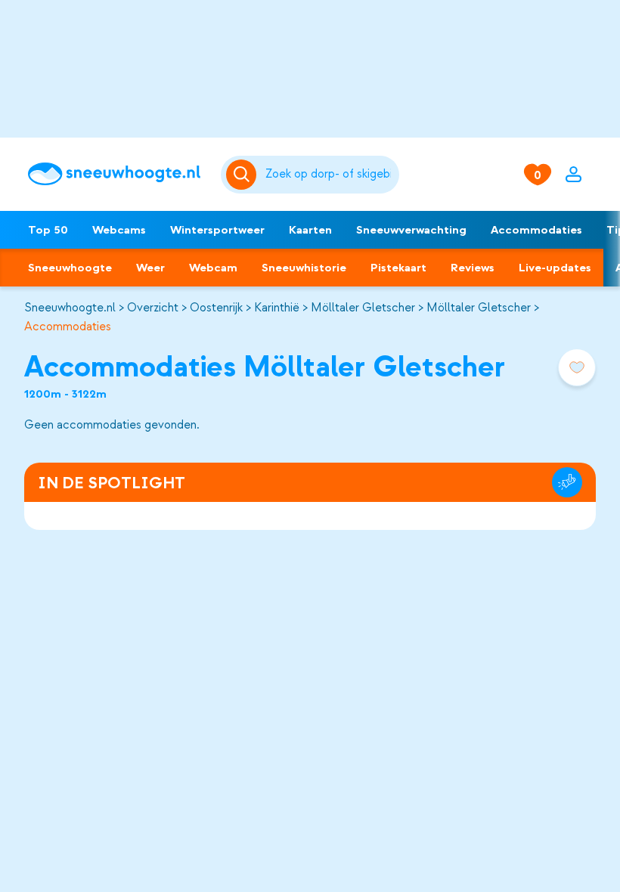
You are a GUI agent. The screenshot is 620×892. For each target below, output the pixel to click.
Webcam (213, 267)
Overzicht (152, 307)
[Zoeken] (329, 174)
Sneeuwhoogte (70, 267)
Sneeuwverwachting (411, 229)
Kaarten (310, 229)
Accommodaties (536, 229)
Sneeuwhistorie (304, 267)
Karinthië (276, 307)
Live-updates (555, 267)
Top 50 (48, 229)
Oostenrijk (216, 307)
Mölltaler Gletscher (363, 307)
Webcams (119, 229)
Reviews (472, 267)
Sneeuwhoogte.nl (70, 307)
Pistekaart (398, 267)
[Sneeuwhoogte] (117, 174)
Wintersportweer (217, 229)
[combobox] (329, 174)
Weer (150, 267)
